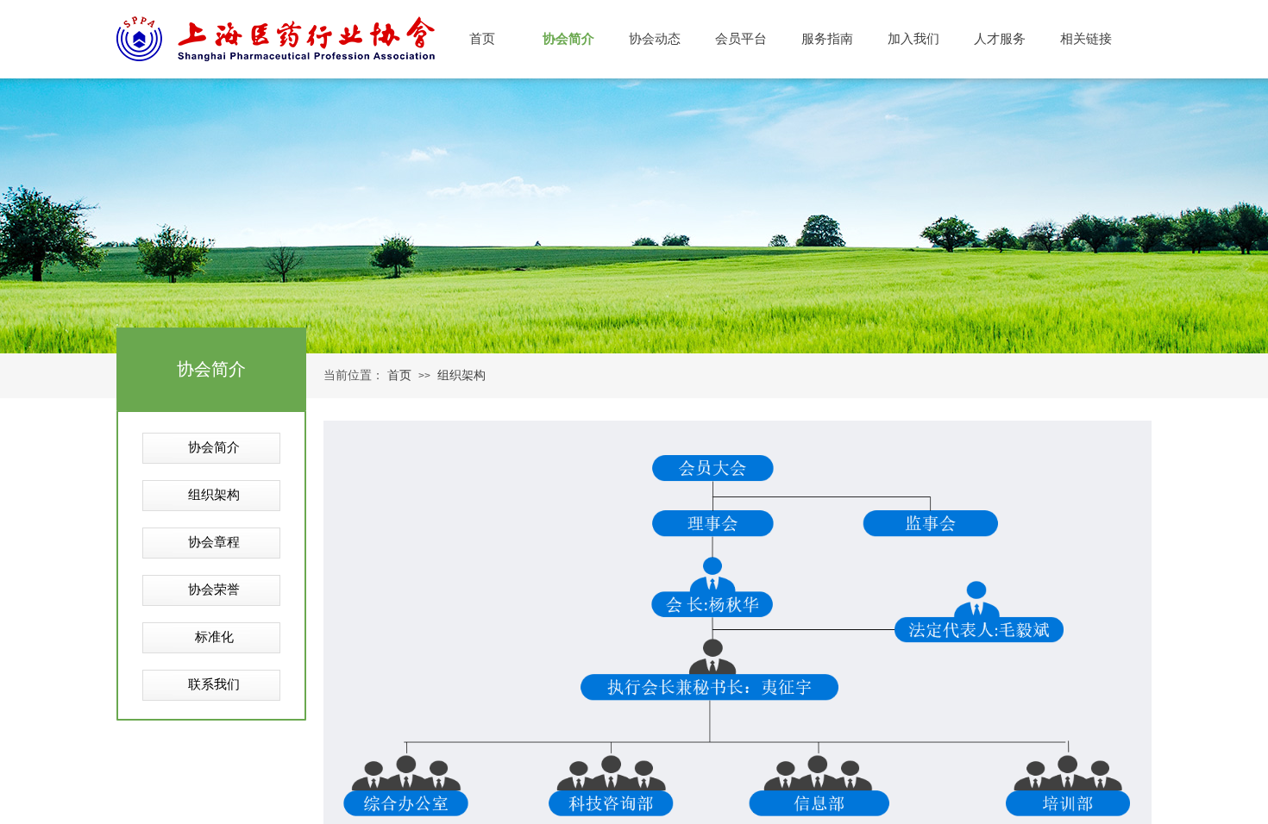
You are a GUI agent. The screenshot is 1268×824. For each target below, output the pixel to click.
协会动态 (655, 39)
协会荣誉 (214, 589)
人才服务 (1000, 39)
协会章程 (214, 542)
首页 (399, 375)
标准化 (214, 637)
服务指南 (827, 39)
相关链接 (1086, 39)
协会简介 (214, 447)
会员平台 (741, 39)
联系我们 (214, 684)
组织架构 (461, 375)
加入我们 (913, 39)
